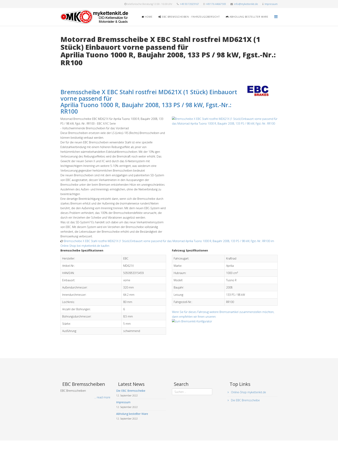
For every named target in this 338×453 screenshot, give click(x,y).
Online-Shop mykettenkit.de (248, 392)
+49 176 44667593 (216, 4)
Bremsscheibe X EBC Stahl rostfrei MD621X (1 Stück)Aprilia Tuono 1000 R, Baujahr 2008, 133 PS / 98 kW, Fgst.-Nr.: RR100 (148, 101)
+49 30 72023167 (189, 4)
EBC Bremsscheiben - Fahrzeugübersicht (190, 16)
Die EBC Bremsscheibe (245, 400)
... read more (102, 397)
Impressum (271, 4)
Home (148, 16)
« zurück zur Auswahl (73, 70)
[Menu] (276, 16)
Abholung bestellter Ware (248, 16)
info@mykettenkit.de (246, 4)
